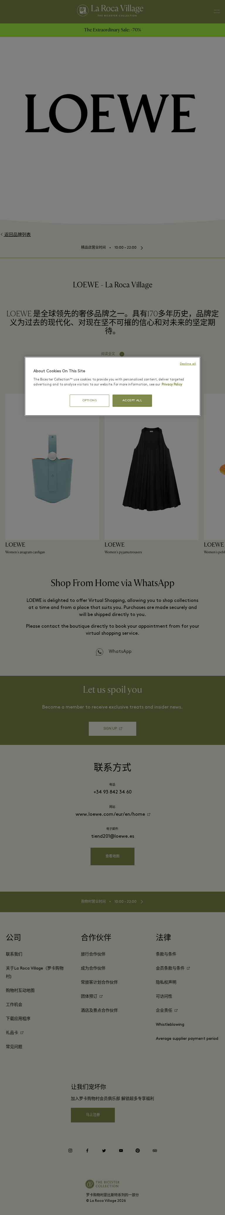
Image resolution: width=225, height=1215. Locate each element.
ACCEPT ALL (132, 400)
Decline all (188, 364)
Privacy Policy (142, 384)
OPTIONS (90, 400)
